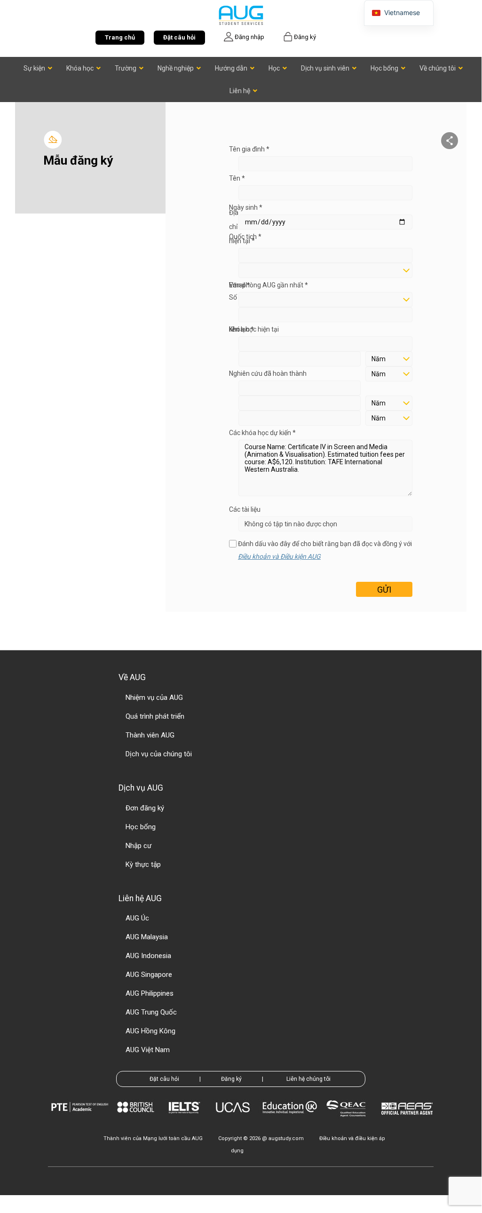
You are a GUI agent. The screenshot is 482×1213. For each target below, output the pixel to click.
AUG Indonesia (148, 955)
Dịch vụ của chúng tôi (159, 754)
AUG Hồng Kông (150, 1031)
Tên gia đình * (249, 149)
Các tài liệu (245, 509)
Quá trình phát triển (155, 716)
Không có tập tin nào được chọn (291, 524)
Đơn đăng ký (145, 808)
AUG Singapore (149, 974)
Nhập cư (138, 845)
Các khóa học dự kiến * (262, 432)
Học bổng (141, 827)
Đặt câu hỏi (179, 37)
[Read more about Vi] (241, 14)
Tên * (237, 178)
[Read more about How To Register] (408, 1121)
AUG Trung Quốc (151, 1012)
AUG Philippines (150, 993)
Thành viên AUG (150, 735)
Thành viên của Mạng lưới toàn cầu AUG (153, 1138)
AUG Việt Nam (148, 1050)
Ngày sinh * (245, 207)
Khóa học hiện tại (254, 329)
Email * (239, 285)
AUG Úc (137, 918)
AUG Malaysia (147, 937)
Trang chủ (120, 37)
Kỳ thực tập (143, 864)
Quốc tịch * (245, 236)
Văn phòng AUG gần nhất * (268, 285)
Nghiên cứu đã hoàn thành (268, 373)
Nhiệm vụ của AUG (154, 697)
